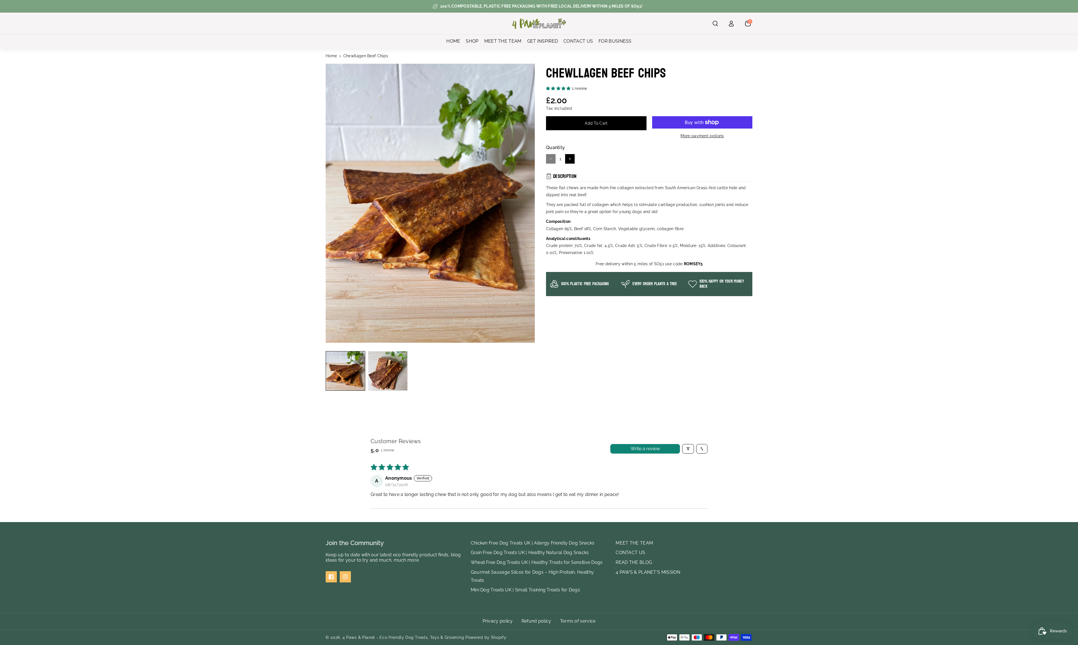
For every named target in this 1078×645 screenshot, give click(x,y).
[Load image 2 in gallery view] (388, 371)
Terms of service (578, 621)
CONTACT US (630, 552)
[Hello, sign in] (731, 23)
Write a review (645, 448)
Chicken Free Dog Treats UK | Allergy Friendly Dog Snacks (533, 543)
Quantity (555, 147)
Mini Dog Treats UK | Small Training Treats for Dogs (525, 590)
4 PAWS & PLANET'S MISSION (648, 572)
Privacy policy (498, 621)
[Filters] (688, 449)
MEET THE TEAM (634, 543)
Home (331, 56)
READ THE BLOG (634, 562)
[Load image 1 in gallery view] (345, 371)
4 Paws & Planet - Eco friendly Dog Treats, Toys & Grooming (403, 637)
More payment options (702, 136)
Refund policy (536, 621)
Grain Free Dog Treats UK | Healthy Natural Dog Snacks (530, 552)
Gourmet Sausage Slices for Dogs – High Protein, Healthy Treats (532, 576)
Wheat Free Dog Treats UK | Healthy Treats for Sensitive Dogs (537, 562)
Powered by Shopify (485, 637)
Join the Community (355, 542)
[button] (715, 23)
